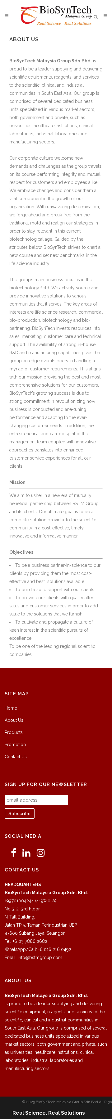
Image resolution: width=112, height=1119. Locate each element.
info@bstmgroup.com (40, 957)
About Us (14, 720)
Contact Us (16, 756)
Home (11, 708)
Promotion (15, 744)
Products (14, 732)
